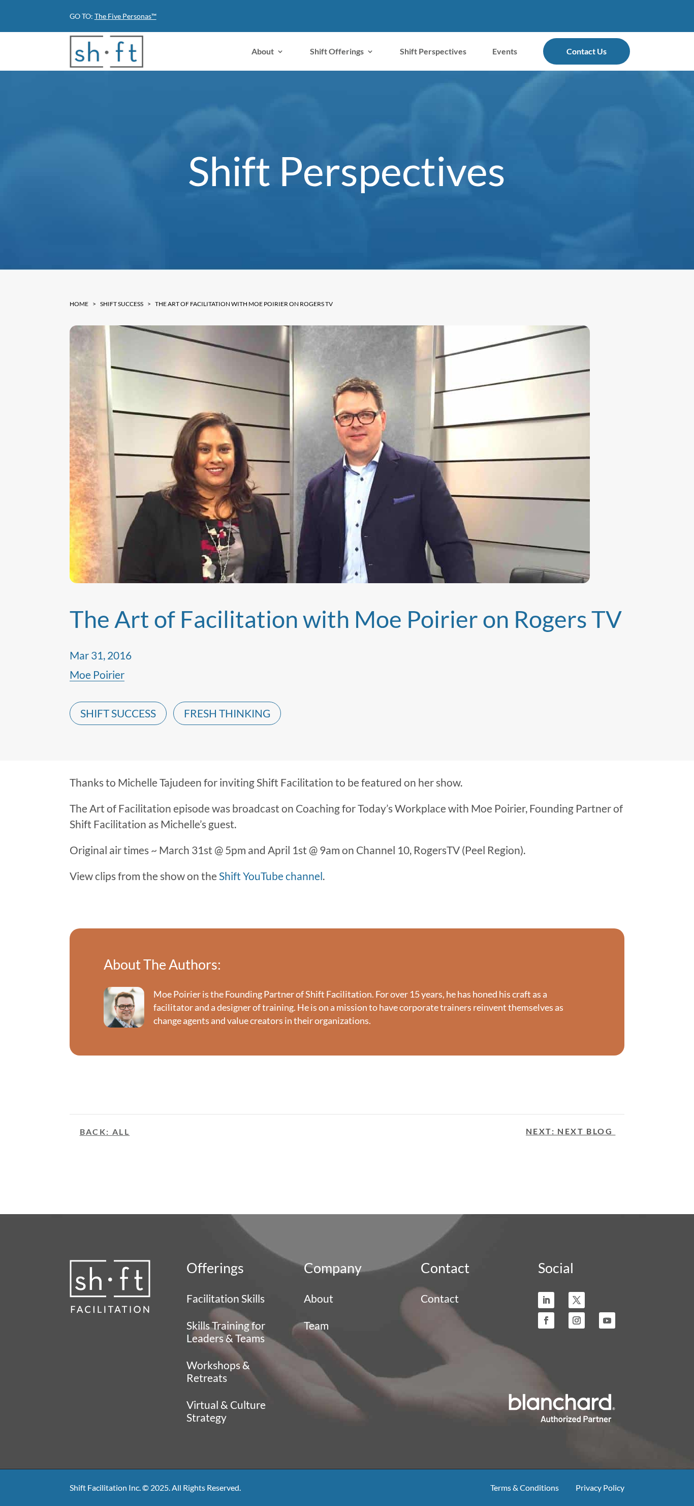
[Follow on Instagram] (577, 1320)
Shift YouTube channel (271, 875)
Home (79, 304)
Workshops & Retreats (218, 1371)
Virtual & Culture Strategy (226, 1411)
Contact (440, 1298)
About (262, 51)
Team (316, 1325)
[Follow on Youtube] (607, 1320)
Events (504, 51)
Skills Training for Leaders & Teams (225, 1331)
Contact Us (586, 51)
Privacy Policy (600, 1487)
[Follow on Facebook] (546, 1320)
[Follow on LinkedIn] (546, 1300)
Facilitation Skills (225, 1298)
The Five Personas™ (125, 16)
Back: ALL (105, 1131)
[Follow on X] (577, 1300)
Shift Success (121, 304)
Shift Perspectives (433, 51)
